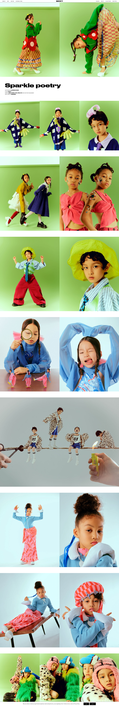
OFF (93, 703)
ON (86, 703)
